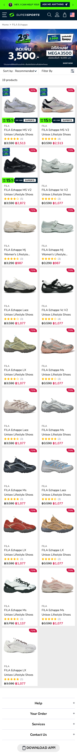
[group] (38, 4)
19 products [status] (9, 80)
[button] (4, 5)
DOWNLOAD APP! (40, 748)
